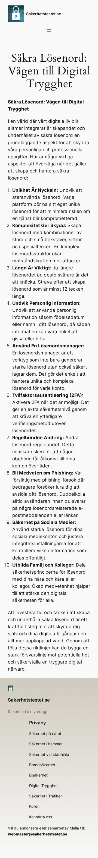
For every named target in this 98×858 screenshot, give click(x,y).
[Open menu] (49, 30)
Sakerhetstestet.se (43, 13)
